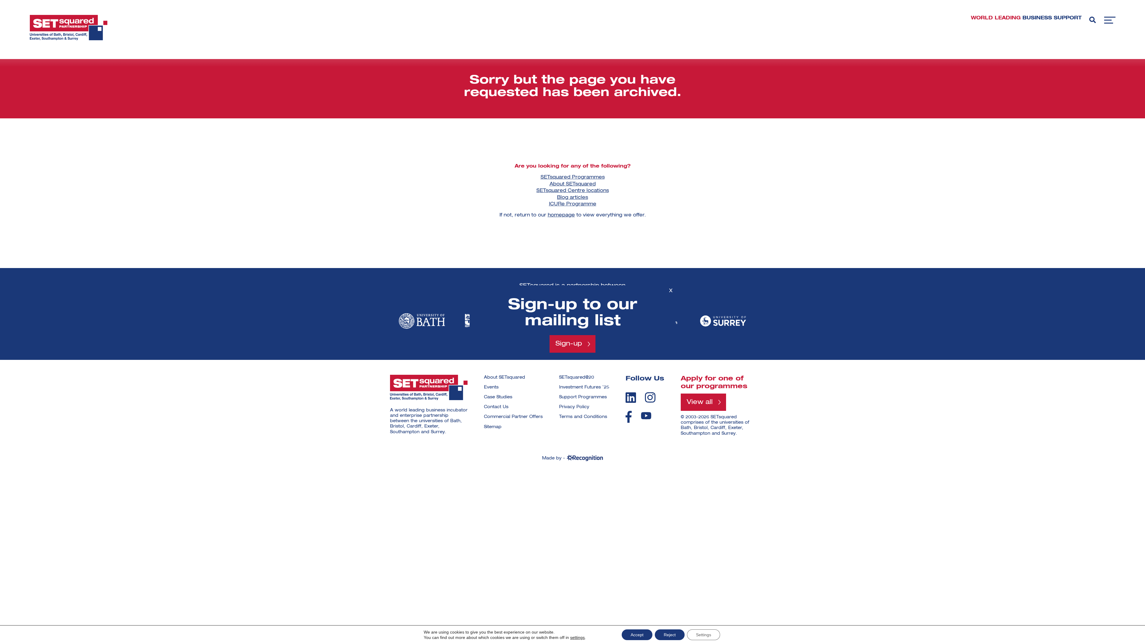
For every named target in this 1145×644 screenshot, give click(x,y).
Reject (670, 634)
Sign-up (569, 343)
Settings (703, 634)
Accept (637, 634)
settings (577, 637)
